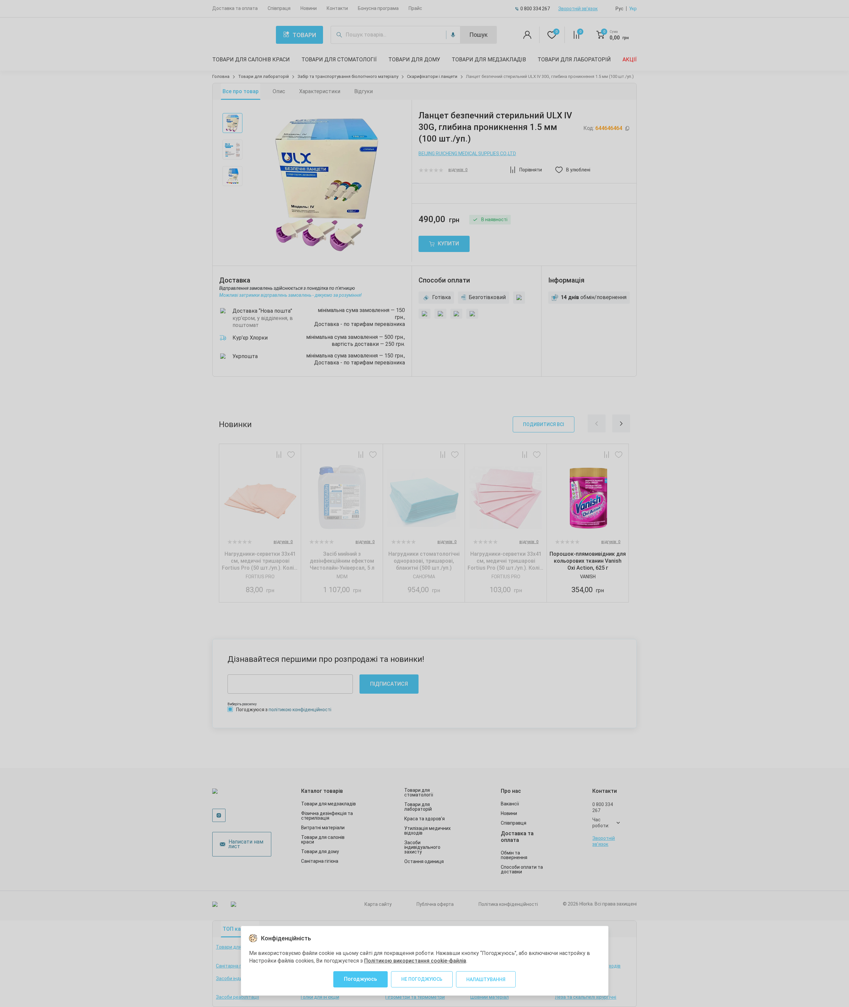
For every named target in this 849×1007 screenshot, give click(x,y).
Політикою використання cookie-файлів (415, 961)
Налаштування (485, 979)
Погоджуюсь (360, 979)
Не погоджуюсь (421, 979)
